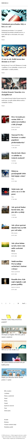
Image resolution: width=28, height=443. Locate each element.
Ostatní (3, 39)
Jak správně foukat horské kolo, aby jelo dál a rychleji (18, 209)
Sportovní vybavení (15, 127)
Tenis (12, 197)
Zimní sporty (14, 253)
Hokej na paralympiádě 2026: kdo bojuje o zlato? (18, 173)
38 (18, 303)
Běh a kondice (14, 233)
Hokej (12, 178)
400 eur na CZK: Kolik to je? (10, 349)
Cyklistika (13, 160)
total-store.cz (5, 3)
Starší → (24, 303)
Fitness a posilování (15, 145)
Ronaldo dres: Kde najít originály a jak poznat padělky (18, 281)
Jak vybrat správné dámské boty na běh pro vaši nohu (18, 227)
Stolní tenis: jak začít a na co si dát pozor (18, 191)
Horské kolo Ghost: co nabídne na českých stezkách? (18, 155)
